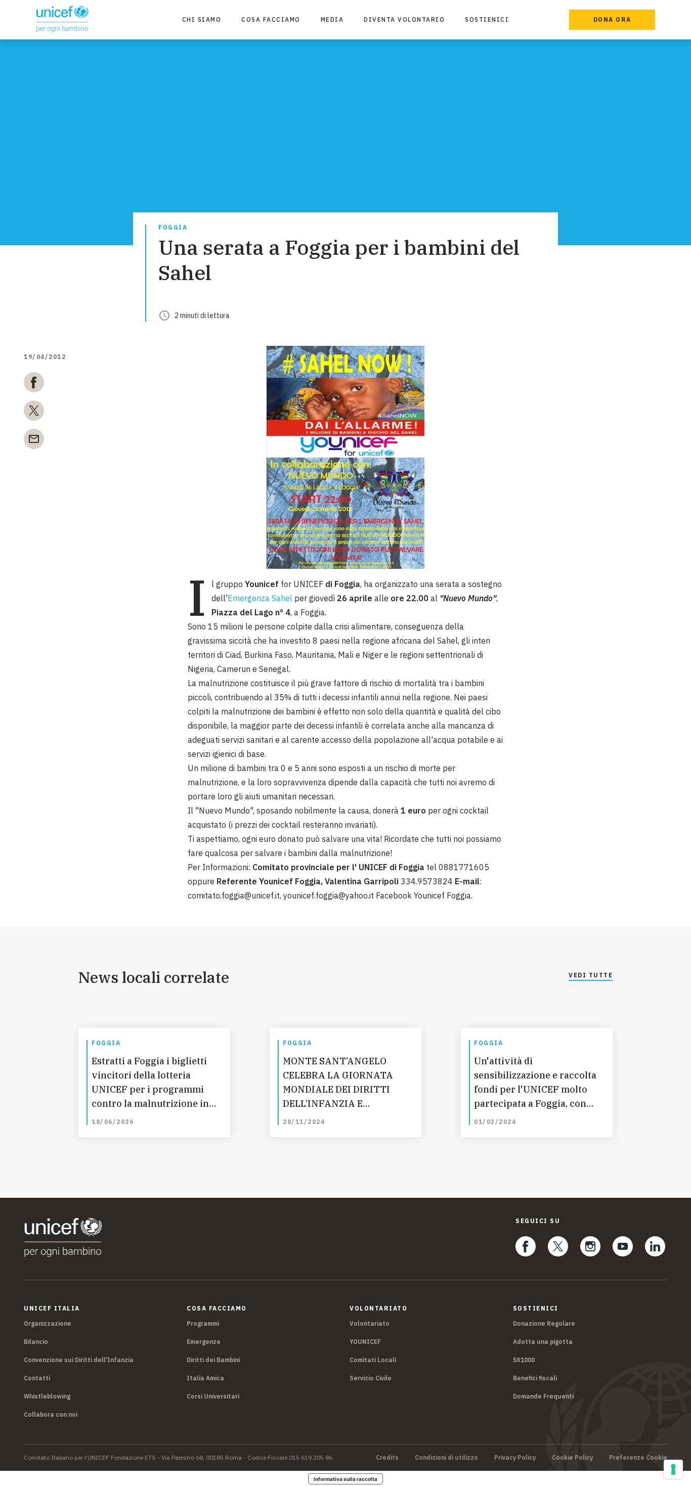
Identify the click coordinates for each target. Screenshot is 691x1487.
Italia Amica (205, 1378)
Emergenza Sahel (260, 598)
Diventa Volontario (404, 19)
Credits (387, 1458)
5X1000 (524, 1360)
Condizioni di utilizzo (446, 1458)
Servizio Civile (371, 1378)
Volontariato (370, 1323)
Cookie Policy (572, 1458)
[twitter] (34, 412)
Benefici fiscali (535, 1378)
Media (332, 19)
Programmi (203, 1323)
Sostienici (487, 19)
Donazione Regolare (544, 1323)
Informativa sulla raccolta (345, 1479)
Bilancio (36, 1341)
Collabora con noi (50, 1414)
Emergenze (204, 1341)
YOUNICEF (365, 1341)
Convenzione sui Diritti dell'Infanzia (79, 1360)
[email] (34, 441)
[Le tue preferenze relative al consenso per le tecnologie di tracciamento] (673, 1469)
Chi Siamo (202, 19)
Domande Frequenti (543, 1396)
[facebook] (34, 384)
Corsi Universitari (213, 1396)
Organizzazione (47, 1323)
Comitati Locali (373, 1360)
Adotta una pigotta (543, 1341)
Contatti (37, 1378)
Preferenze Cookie (638, 1458)
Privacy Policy (515, 1458)
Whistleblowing (47, 1396)
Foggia (172, 227)
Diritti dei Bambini (213, 1360)
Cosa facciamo (270, 19)
